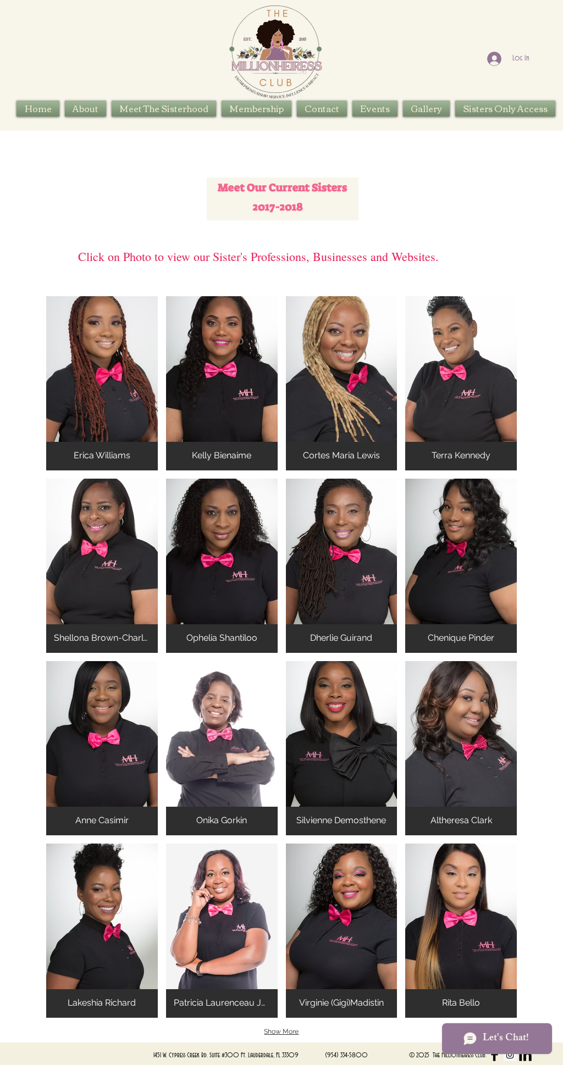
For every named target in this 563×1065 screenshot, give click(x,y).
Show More (281, 1031)
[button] (164, 109)
